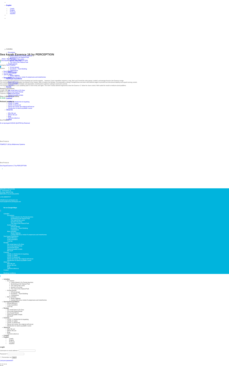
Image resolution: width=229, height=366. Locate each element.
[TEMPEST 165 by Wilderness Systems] (7, 138)
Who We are (12, 113)
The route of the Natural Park (19, 62)
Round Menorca (13, 82)
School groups (14, 67)
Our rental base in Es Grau (16, 90)
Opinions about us (14, 118)
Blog (9, 116)
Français (13, 12)
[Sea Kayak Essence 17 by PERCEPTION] (13, 159)
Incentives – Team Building (18, 69)
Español (12, 13)
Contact (9, 119)
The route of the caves (17, 59)
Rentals (8, 87)
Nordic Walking (15, 75)
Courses (9, 98)
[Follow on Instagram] (0, 211)
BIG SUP (11, 97)
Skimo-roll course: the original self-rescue (21, 106)
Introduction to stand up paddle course (20, 108)
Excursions (11, 52)
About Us (9, 110)
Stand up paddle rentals (15, 95)
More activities (12, 72)
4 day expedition (13, 83)
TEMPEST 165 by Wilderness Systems (12, 144)
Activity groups (12, 64)
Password (3, 354)
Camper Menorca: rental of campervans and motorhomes (28, 77)
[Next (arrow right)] (2, 365)
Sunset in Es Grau (15, 60)
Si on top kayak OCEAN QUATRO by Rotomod (15, 123)
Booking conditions (10, 273)
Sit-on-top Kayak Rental (15, 92)
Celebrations (14, 70)
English (9, 5)
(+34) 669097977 (13, 2)
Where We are (12, 115)
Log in (14, 357)
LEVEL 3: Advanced (14, 105)
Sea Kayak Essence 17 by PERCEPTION (13, 165)
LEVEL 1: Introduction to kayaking (18, 102)
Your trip (10, 85)
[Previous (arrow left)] (0, 365)
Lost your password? (6, 360)
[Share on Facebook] (0, 67)
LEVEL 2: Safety (13, 103)
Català (12, 8)
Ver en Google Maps (10, 207)
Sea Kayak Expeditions (14, 78)
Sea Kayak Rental (14, 93)
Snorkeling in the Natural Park (19, 57)
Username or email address (9, 350)
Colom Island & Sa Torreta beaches (21, 56)
